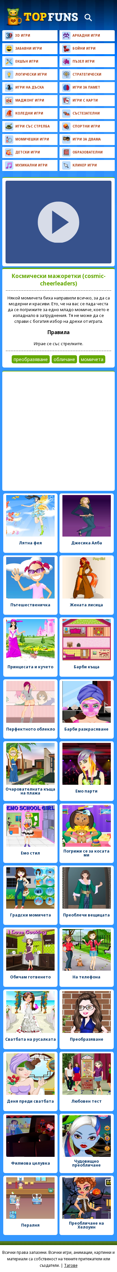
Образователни (87, 152)
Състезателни (86, 113)
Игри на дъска (29, 87)
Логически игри (31, 74)
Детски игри (27, 152)
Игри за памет (86, 87)
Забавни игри (28, 48)
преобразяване (31, 359)
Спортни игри (86, 126)
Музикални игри (31, 165)
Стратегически (86, 74)
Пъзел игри (83, 61)
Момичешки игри (32, 139)
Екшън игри (26, 61)
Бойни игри (84, 48)
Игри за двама (86, 139)
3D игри (22, 35)
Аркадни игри (86, 35)
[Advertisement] (58, 431)
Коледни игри (29, 113)
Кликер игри (84, 165)
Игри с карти (85, 100)
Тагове (70, 1265)
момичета (92, 359)
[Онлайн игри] (43, 17)
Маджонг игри (29, 100)
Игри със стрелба (32, 126)
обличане (64, 359)
